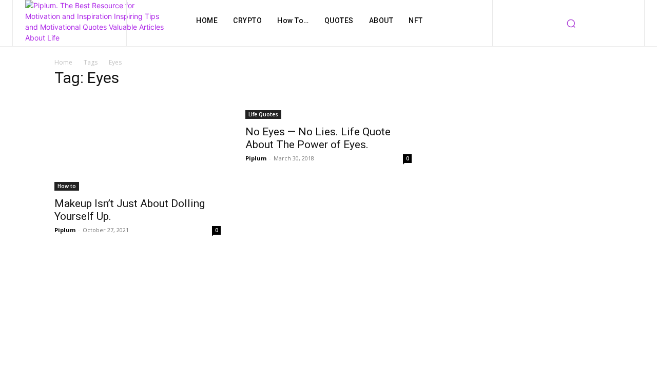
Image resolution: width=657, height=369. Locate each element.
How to (66, 186)
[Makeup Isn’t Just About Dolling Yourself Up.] (137, 144)
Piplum (64, 230)
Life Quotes (263, 114)
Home (63, 62)
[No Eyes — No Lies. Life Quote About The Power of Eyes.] (328, 108)
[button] (571, 23)
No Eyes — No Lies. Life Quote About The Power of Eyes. (318, 138)
